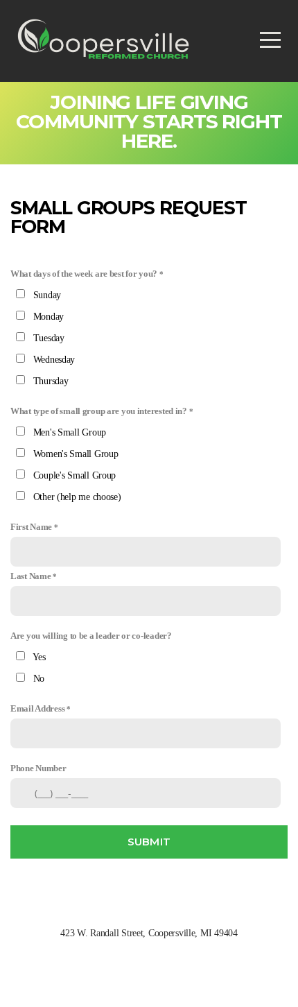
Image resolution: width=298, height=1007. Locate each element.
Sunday (47, 295)
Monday (48, 316)
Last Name (30, 576)
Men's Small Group (69, 432)
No (38, 678)
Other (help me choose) (77, 497)
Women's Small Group (76, 454)
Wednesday (54, 359)
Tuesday (48, 338)
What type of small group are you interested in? (98, 411)
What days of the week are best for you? (83, 274)
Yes (39, 657)
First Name (31, 527)
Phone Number (38, 768)
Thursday (51, 381)
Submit (149, 841)
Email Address (37, 709)
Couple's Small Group (74, 475)
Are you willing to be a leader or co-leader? (91, 636)
